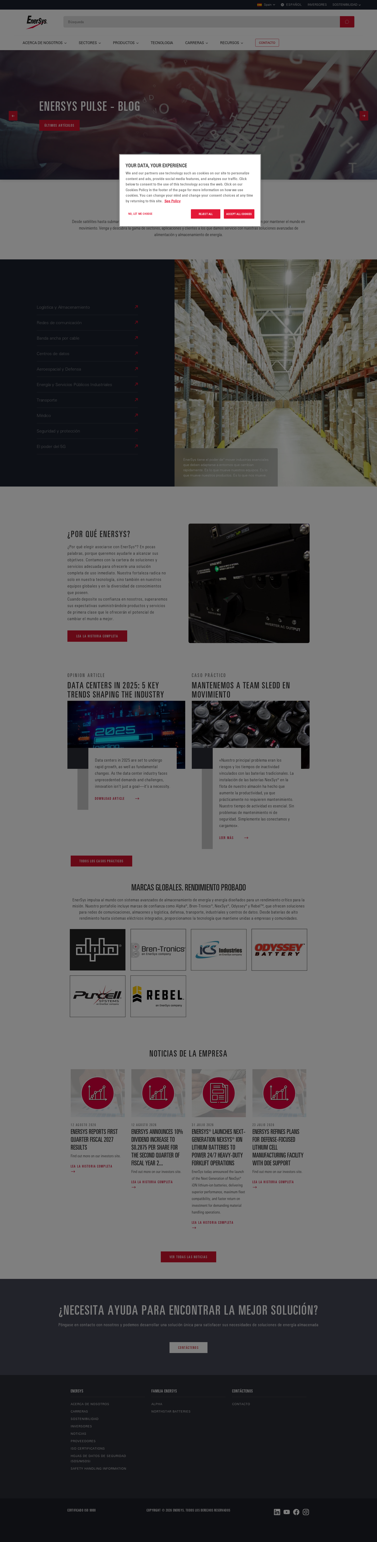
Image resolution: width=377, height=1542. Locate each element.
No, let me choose (140, 213)
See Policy (173, 201)
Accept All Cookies (239, 214)
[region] (190, 190)
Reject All (206, 214)
